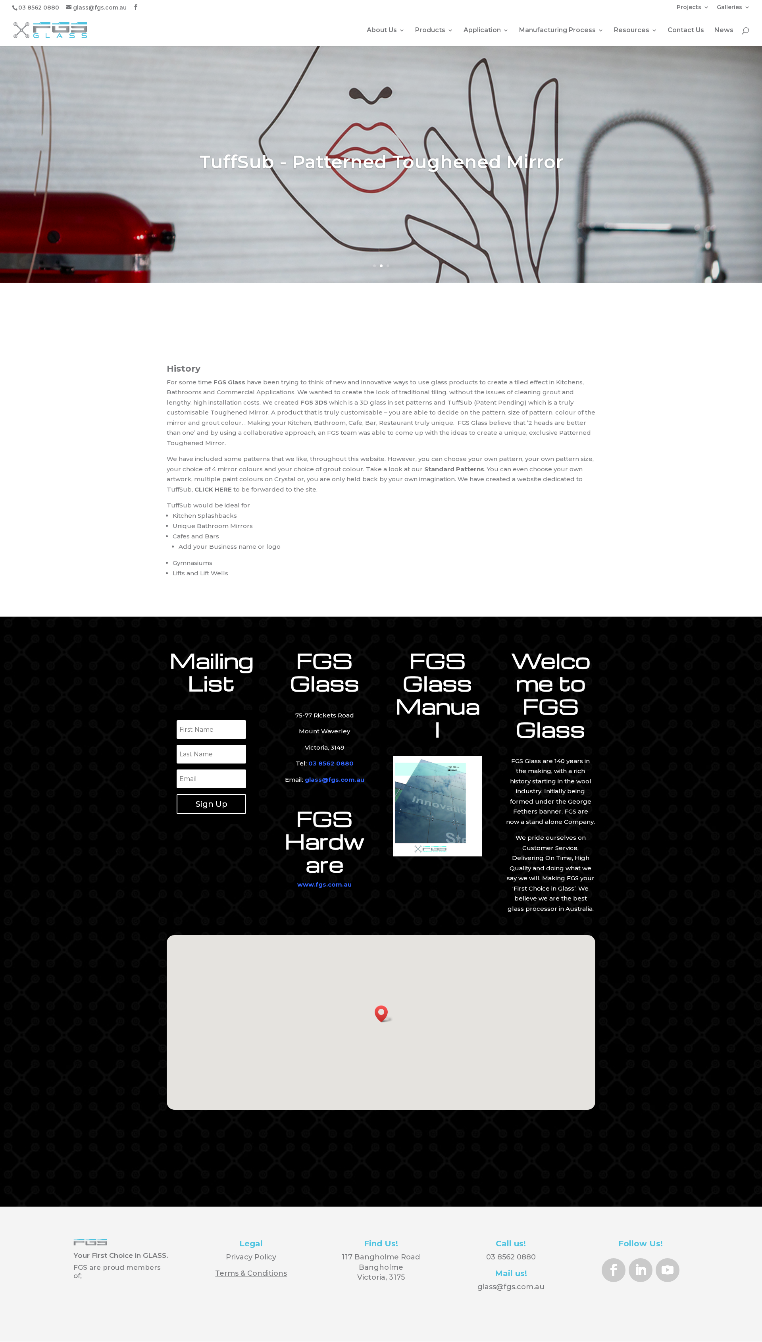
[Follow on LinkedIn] (640, 1270)
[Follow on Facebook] (613, 1270)
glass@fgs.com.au (511, 1286)
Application (482, 30)
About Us (382, 30)
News (723, 30)
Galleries (729, 7)
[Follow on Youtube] (667, 1270)
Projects (689, 7)
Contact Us (686, 30)
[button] (384, 1013)
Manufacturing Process (557, 30)
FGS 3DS (313, 402)
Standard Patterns (454, 469)
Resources (631, 30)
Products (430, 30)
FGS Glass (229, 382)
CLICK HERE (213, 489)
